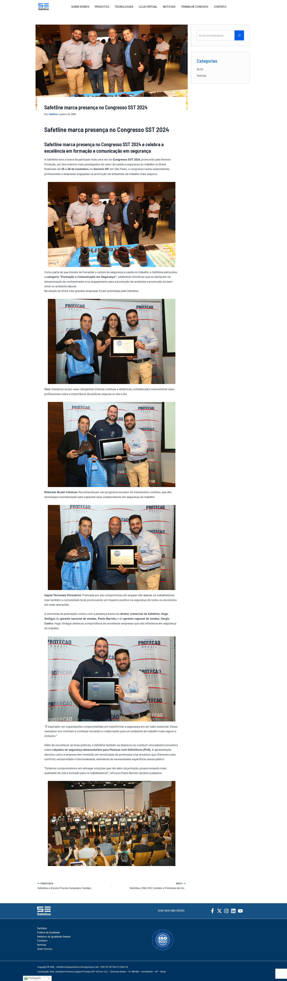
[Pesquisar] (239, 35)
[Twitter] (248, 6)
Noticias (41, 944)
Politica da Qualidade (48, 932)
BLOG (200, 69)
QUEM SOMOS (80, 6)
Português (34, 978)
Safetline (42, 928)
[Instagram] (234, 6)
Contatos (42, 940)
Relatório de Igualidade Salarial (53, 936)
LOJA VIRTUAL (148, 6)
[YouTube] (240, 910)
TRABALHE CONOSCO (194, 6)
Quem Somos (44, 948)
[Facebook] (241, 6)
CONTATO (220, 6)
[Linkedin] (233, 910)
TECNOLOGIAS (124, 6)
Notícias (201, 75)
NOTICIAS (169, 6)
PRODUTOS (102, 6)
